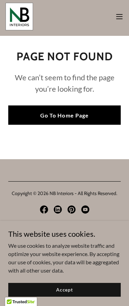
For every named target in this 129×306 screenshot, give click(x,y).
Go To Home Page (64, 115)
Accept (64, 290)
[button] (119, 16)
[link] (19, 16)
